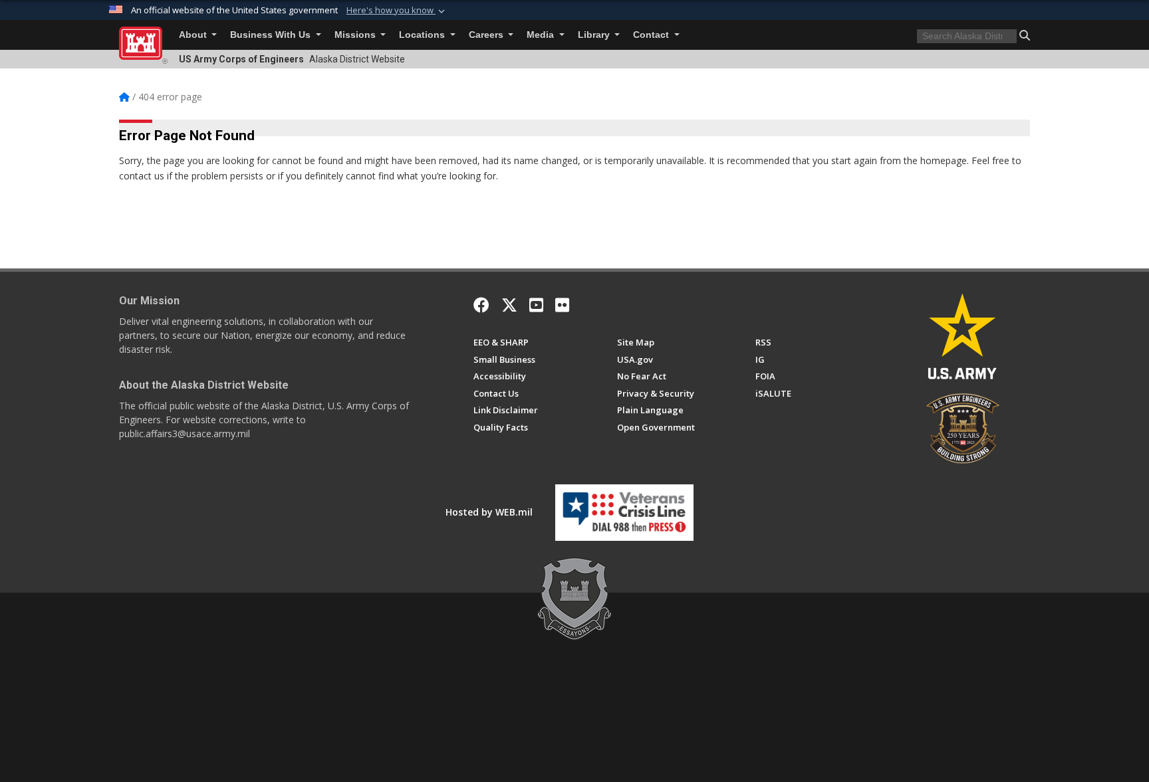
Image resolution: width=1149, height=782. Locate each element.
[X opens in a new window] (509, 305)
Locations (423, 35)
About (194, 35)
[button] (396, 10)
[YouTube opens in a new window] (536, 305)
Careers (487, 35)
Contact (652, 35)
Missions (356, 35)
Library (595, 35)
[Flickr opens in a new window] (562, 305)
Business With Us (271, 35)
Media (542, 35)
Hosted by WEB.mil (489, 512)
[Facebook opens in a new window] (481, 305)
